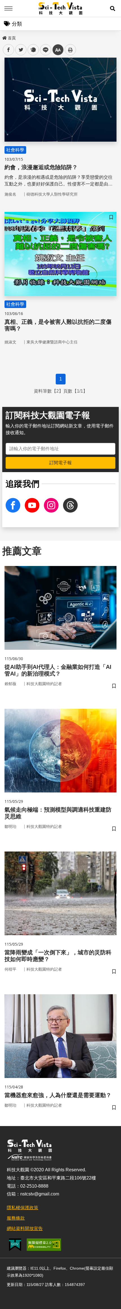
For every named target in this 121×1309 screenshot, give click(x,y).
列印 (70, 49)
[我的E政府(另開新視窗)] (15, 1244)
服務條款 (16, 1218)
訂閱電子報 (60, 462)
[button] (112, 8)
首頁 (12, 38)
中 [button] (58, 49)
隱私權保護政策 (22, 1207)
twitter (20, 49)
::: (4, 37)
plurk (33, 49)
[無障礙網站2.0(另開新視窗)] (44, 1244)
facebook (8, 49)
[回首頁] (60, 8)
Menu (8, 8)
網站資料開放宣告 (25, 1228)
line (44, 49)
